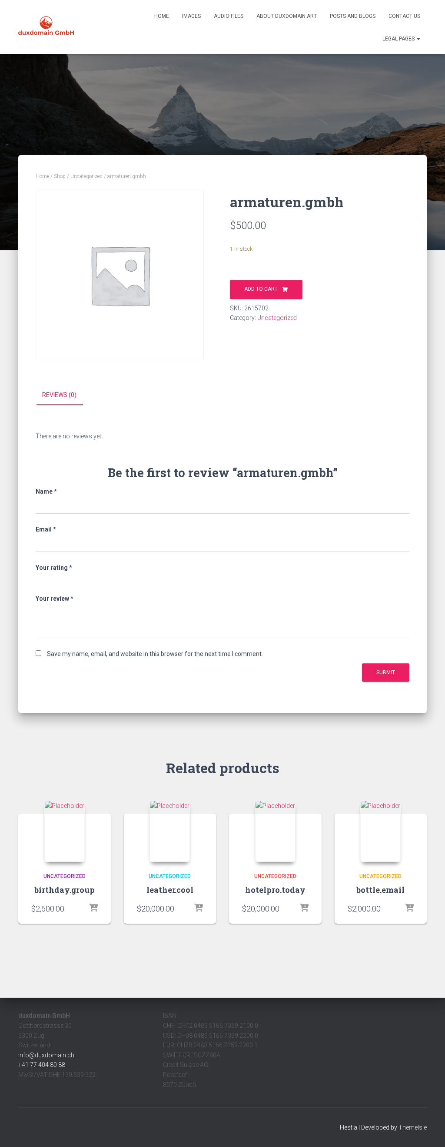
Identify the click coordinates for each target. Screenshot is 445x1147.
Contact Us (404, 16)
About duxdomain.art (286, 16)
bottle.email (380, 890)
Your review (54, 598)
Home (161, 16)
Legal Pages (399, 39)
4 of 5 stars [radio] (76, 580)
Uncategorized (86, 176)
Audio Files (228, 16)
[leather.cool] (169, 831)
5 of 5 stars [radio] (88, 580)
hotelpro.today (275, 890)
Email (46, 529)
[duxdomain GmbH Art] (46, 27)
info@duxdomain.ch (46, 1055)
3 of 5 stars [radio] (64, 580)
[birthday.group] (64, 831)
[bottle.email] (380, 831)
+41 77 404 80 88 (41, 1064)
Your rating (54, 567)
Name (46, 491)
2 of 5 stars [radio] (52, 580)
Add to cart (261, 289)
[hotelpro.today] (275, 831)
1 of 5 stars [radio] (41, 580)
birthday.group (64, 890)
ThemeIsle (413, 1127)
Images (191, 16)
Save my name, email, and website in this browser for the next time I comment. (155, 653)
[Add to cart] (93, 908)
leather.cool (169, 890)
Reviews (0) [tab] (59, 394)
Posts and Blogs (352, 16)
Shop (60, 176)
